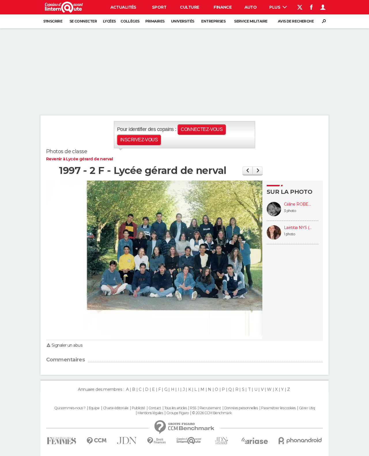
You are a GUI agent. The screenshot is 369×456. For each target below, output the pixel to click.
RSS (193, 408)
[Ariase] (255, 441)
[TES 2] (247, 170)
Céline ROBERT (298, 204)
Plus (275, 7)
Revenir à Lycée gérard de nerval (79, 159)
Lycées (109, 21)
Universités (182, 21)
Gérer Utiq (307, 408)
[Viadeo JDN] (221, 440)
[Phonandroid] (300, 440)
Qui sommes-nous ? (69, 408)
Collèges (130, 21)
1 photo (289, 234)
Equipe (94, 408)
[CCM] (96, 440)
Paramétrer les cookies (278, 408)
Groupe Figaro (177, 413)
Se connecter (83, 21)
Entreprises (213, 21)
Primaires (155, 21)
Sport (159, 7)
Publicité (138, 408)
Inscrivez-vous (139, 139)
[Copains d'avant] (189, 440)
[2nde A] (258, 170)
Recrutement (210, 408)
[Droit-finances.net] (156, 440)
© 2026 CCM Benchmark (212, 413)
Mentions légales (150, 413)
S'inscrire (52, 21)
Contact (154, 408)
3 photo (290, 211)
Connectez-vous (202, 129)
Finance (222, 7)
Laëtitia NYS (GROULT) (298, 227)
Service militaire (250, 21)
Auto (250, 7)
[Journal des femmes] (61, 440)
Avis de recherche (296, 21)
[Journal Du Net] (127, 440)
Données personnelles (241, 408)
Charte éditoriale (115, 408)
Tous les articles (175, 408)
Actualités (123, 7)
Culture (189, 7)
